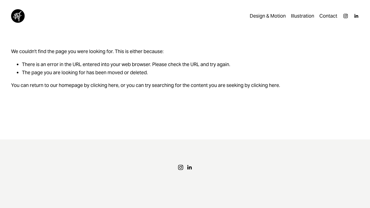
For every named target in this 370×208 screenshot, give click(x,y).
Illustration (302, 16)
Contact (328, 16)
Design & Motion (268, 16)
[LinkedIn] (356, 16)
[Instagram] (345, 16)
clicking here (104, 85)
